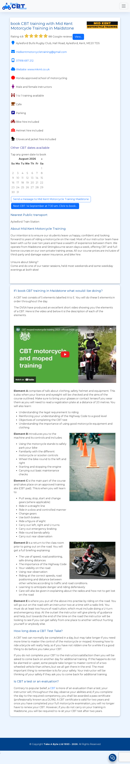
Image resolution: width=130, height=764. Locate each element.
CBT (52, 688)
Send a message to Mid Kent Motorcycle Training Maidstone (51, 199)
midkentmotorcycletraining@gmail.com (41, 51)
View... (78, 36)
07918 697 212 (25, 60)
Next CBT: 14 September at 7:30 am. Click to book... (45, 205)
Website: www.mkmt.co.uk (33, 69)
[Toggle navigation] (123, 6)
